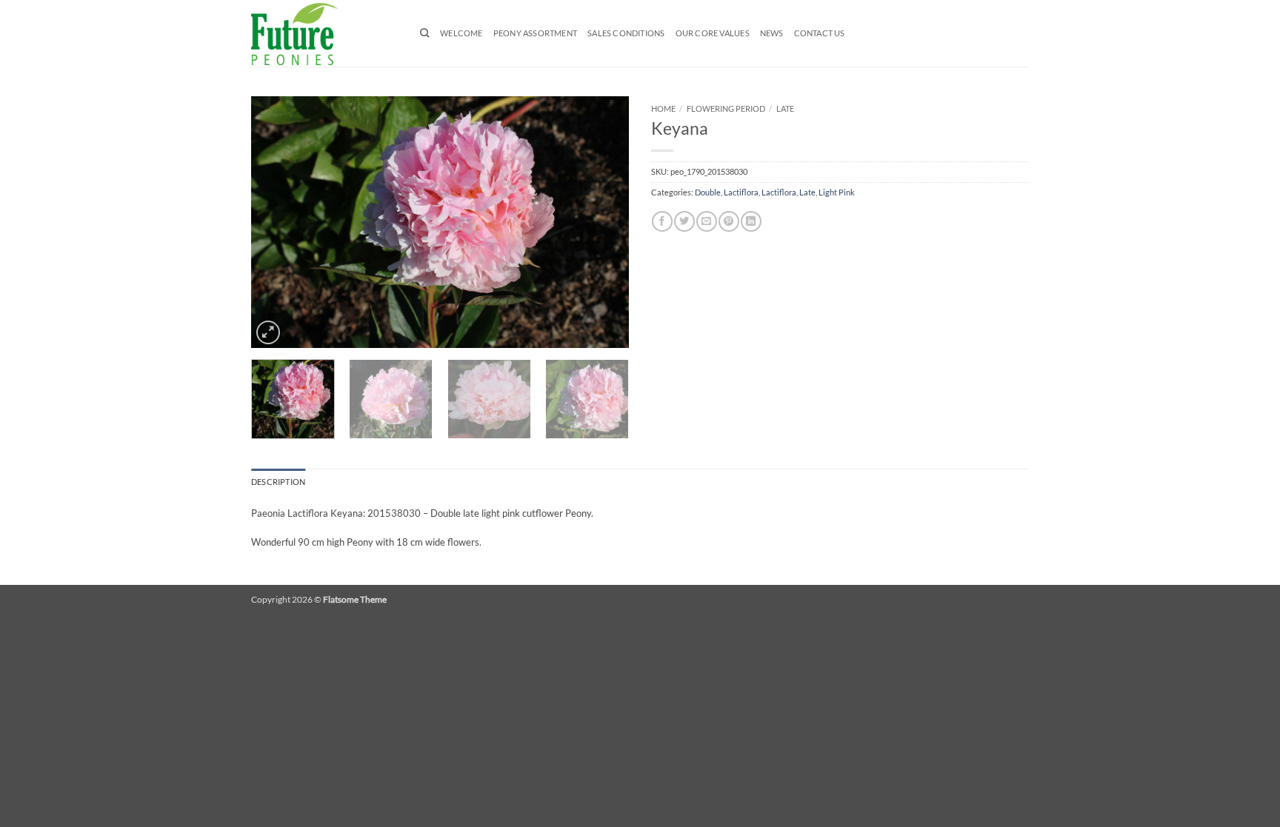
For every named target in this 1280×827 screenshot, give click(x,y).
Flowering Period (726, 108)
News (772, 33)
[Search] (425, 33)
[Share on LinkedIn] (751, 221)
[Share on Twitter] (684, 221)
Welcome (461, 33)
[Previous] (277, 222)
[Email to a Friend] (706, 221)
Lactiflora (741, 192)
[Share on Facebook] (662, 221)
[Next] (603, 222)
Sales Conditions (625, 33)
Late (785, 108)
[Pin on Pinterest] (729, 221)
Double (708, 192)
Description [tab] (278, 482)
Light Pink (837, 192)
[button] (268, 332)
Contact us (819, 33)
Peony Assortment (535, 33)
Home (663, 108)
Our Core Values (713, 33)
